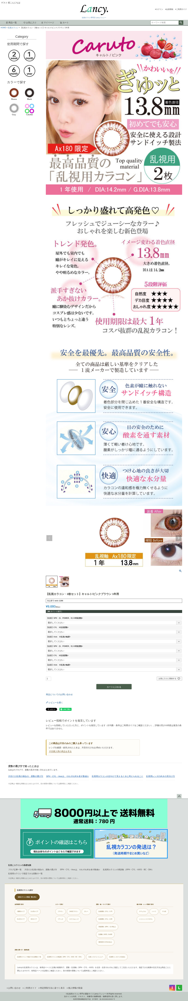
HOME (3, 28)
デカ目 (164, 911)
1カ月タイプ (34, 911)
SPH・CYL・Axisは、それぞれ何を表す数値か (67, 776)
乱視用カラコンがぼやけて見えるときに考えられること (117, 776)
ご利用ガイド (181, 9)
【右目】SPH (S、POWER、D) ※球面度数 (65, 618)
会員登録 (169, 9)
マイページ (49, 22)
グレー (86, 911)
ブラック (60, 919)
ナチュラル (142, 911)
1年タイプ (34, 919)
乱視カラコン (13, 28)
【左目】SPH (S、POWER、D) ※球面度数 (65, 646)
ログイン (159, 9)
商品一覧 (13, 22)
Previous (49, 538)
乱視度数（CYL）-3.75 (105, 911)
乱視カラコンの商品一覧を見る (27, 897)
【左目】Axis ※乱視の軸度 (58, 665)
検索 (181, 23)
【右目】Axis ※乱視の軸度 (58, 637)
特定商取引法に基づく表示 (52, 988)
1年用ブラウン (73, 911)
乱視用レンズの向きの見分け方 (160, 776)
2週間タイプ (21, 911)
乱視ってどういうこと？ (96, 957)
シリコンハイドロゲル (145, 919)
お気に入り (31, 22)
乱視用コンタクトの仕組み (117, 957)
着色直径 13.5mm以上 (105, 942)
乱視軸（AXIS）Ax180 (105, 934)
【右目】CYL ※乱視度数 (57, 627)
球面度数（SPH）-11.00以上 (107, 926)
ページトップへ (179, 796)
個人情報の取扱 (75, 988)
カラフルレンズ (74, 919)
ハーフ (154, 911)
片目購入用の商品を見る (60, 751)
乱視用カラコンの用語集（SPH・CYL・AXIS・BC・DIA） (128, 869)
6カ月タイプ (21, 919)
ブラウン (60, 911)
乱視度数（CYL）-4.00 (105, 919)
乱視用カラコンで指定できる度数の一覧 (25, 873)
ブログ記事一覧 (15, 869)
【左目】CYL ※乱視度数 (57, 655)
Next (179, 538)
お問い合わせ (14, 988)
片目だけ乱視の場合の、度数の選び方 (25, 776)
